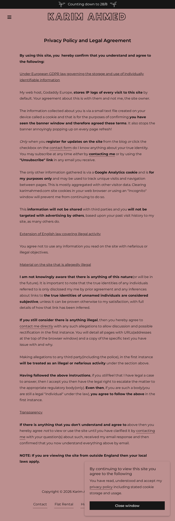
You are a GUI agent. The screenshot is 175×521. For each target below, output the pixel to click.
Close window (127, 506)
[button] (17, 17)
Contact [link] (40, 504)
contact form (61, 148)
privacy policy (101, 487)
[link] (87, 19)
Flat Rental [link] (64, 504)
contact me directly (36, 326)
